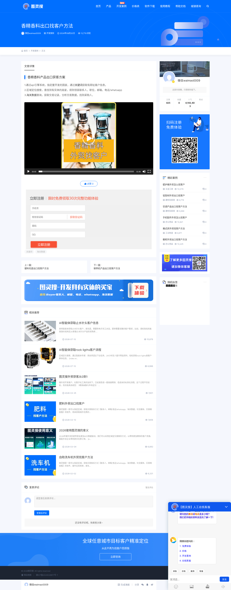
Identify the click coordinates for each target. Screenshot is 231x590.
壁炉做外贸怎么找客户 (174, 184)
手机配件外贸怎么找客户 (175, 217)
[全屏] (149, 171)
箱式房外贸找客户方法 (174, 228)
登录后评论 (42, 513)
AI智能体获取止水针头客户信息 (79, 323)
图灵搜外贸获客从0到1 (73, 376)
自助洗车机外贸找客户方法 (76, 457)
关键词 (78, 85)
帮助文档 (181, 6)
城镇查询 (196, 6)
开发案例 (121, 6)
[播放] (28, 171)
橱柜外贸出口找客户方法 (175, 239)
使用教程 (165, 6)
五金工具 (169, 189)
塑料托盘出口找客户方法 (37, 268)
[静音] (144, 171)
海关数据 (32, 95)
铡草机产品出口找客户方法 (107, 268)
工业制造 (169, 233)
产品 (108, 6)
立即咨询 (115, 556)
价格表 (135, 6)
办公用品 (169, 222)
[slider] (86, 171)
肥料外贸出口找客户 (72, 403)
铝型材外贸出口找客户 (174, 195)
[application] (88, 138)
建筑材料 (170, 285)
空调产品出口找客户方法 (175, 206)
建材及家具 (170, 200)
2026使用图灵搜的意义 (74, 430)
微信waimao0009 (33, 33)
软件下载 (150, 6)
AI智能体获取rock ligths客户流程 (80, 349)
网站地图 (27, 575)
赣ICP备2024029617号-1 (47, 575)
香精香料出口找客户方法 (47, 26)
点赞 (90, 183)
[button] (88, 138)
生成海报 (125, 584)
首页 (98, 6)
